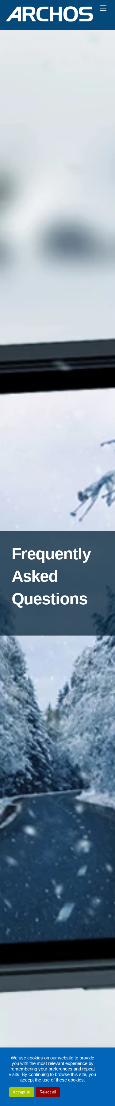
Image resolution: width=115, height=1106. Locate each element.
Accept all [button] (22, 1092)
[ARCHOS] (49, 19)
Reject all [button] (48, 1092)
